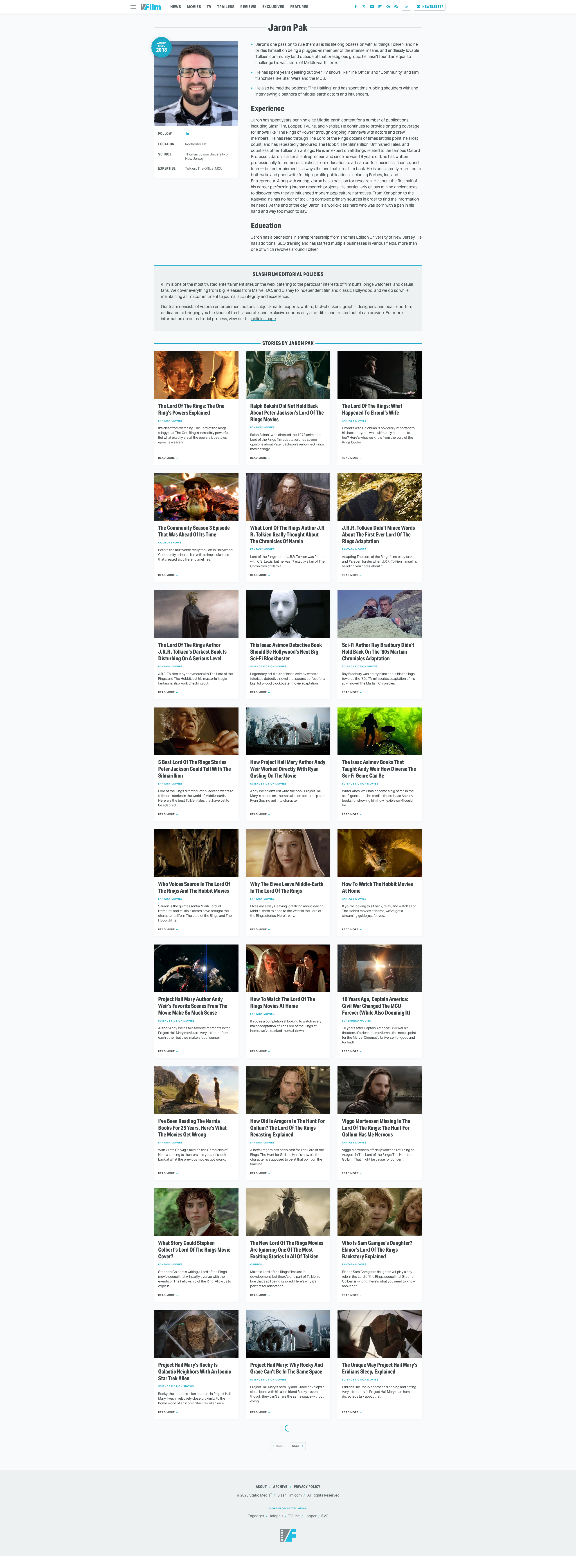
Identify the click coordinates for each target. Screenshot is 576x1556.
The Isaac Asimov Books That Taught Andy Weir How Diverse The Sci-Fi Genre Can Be (379, 769)
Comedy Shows (170, 542)
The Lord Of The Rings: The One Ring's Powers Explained (191, 409)
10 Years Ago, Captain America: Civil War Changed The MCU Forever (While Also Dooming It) (376, 1006)
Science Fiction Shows (360, 666)
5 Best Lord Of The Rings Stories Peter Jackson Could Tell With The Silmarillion (194, 769)
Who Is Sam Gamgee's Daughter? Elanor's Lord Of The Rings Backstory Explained (377, 1250)
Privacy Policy (307, 1486)
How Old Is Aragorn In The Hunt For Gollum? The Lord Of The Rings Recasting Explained (287, 1128)
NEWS (175, 6)
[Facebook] (355, 7)
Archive (280, 1486)
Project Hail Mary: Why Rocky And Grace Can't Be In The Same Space (286, 1368)
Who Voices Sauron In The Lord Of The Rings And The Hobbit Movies (194, 887)
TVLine (294, 1516)
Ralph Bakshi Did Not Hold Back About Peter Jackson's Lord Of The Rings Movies (287, 413)
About (261, 1486)
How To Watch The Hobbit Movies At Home (377, 887)
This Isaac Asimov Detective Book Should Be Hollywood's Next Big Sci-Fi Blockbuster (286, 652)
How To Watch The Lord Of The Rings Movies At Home (282, 1002)
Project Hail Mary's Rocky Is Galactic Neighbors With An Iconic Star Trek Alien (194, 1372)
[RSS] (396, 7)
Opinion (256, 1264)
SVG (324, 1516)
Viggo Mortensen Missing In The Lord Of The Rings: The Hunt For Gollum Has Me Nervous (376, 1128)
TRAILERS (225, 6)
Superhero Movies (356, 1020)
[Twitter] (363, 7)
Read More (166, 457)
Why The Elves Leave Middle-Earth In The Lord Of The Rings (286, 887)
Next (296, 1445)
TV (209, 6)
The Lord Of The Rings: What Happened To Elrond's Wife (372, 409)
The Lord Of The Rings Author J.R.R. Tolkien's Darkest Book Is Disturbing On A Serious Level (192, 652)
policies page (263, 318)
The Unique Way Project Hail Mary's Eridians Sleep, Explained (379, 1368)
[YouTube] (371, 7)
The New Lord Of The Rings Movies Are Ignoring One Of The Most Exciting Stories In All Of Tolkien (286, 1250)
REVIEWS (248, 6)
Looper (310, 1516)
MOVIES (194, 6)
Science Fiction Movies (268, 666)
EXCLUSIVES (273, 6)
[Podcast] (406, 7)
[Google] (388, 7)
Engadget (256, 1516)
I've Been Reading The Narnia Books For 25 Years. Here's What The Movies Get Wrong (192, 1128)
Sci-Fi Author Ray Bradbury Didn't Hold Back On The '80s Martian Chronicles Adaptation (378, 652)
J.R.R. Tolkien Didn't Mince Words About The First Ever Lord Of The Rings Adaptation (378, 535)
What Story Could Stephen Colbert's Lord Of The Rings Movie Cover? (194, 1250)
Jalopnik (276, 1516)
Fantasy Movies (170, 420)
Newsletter (432, 6)
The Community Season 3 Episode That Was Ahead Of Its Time (194, 531)
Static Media (259, 1495)
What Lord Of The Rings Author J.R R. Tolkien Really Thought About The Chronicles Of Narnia (287, 535)
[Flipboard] (380, 7)
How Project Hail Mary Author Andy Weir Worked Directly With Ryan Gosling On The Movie (287, 769)
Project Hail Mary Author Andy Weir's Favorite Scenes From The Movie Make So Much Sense (192, 1006)
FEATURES (299, 6)
